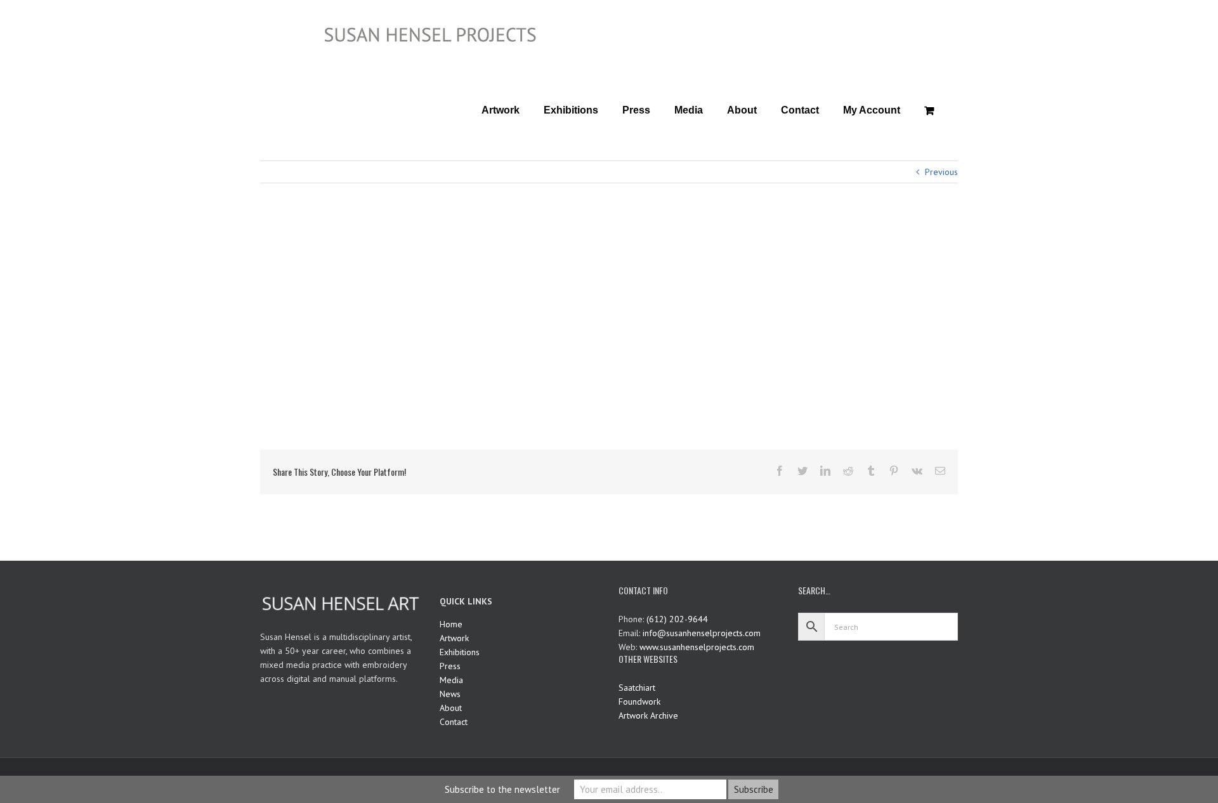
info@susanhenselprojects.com (702, 633)
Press (450, 666)
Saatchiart (637, 687)
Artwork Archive (648, 715)
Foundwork (639, 701)
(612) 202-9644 (677, 619)
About (451, 708)
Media (451, 680)
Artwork (454, 638)
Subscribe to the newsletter (502, 789)
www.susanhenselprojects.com (696, 647)
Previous (941, 172)
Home (451, 624)
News (450, 694)
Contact (454, 722)
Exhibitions (460, 652)
